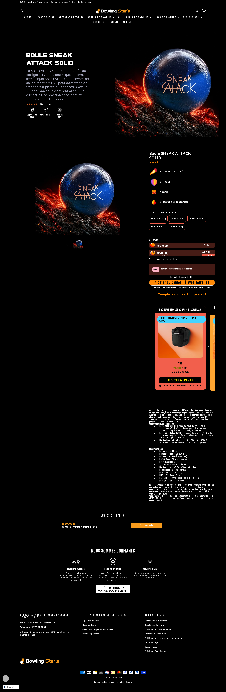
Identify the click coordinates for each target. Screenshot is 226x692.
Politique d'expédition (155, 634)
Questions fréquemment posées (97, 629)
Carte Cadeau (46, 17)
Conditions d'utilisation (156, 620)
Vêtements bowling (71, 17)
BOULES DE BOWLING (100, 17)
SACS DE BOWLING (166, 17)
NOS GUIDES (100, 22)
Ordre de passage (90, 634)
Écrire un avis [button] (146, 525)
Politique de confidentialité (158, 629)
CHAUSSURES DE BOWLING (133, 17)
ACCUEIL (29, 17)
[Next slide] (213, 84)
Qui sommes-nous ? (60, 2)
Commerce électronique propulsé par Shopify (113, 682)
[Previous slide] (120, 84)
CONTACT (128, 22)
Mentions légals (152, 642)
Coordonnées (151, 647)
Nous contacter (89, 625)
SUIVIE (115, 22)
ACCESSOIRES (191, 17)
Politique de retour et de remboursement (165, 638)
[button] (166, 133)
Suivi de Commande (81, 2)
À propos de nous (90, 620)
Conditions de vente (154, 625)
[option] (158, 218)
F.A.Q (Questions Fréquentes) (34, 2)
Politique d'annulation (155, 651)
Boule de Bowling (156, 500)
